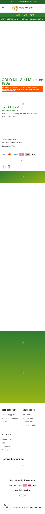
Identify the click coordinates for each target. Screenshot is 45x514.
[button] (3, 7)
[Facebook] (4, 166)
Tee (13, 146)
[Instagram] (9, 166)
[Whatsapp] (25, 495)
